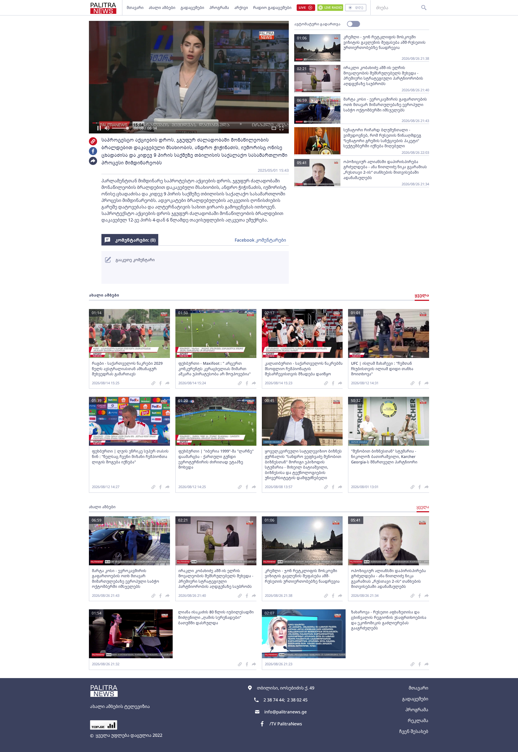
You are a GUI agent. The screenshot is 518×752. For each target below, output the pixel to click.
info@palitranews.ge (285, 712)
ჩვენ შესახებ (413, 731)
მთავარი (135, 7)
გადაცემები (192, 7)
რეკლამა (418, 720)
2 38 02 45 (297, 700)
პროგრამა (219, 7)
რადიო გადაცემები (272, 7)
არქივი (241, 7)
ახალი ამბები (162, 7)
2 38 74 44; (274, 700)
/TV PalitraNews (285, 724)
